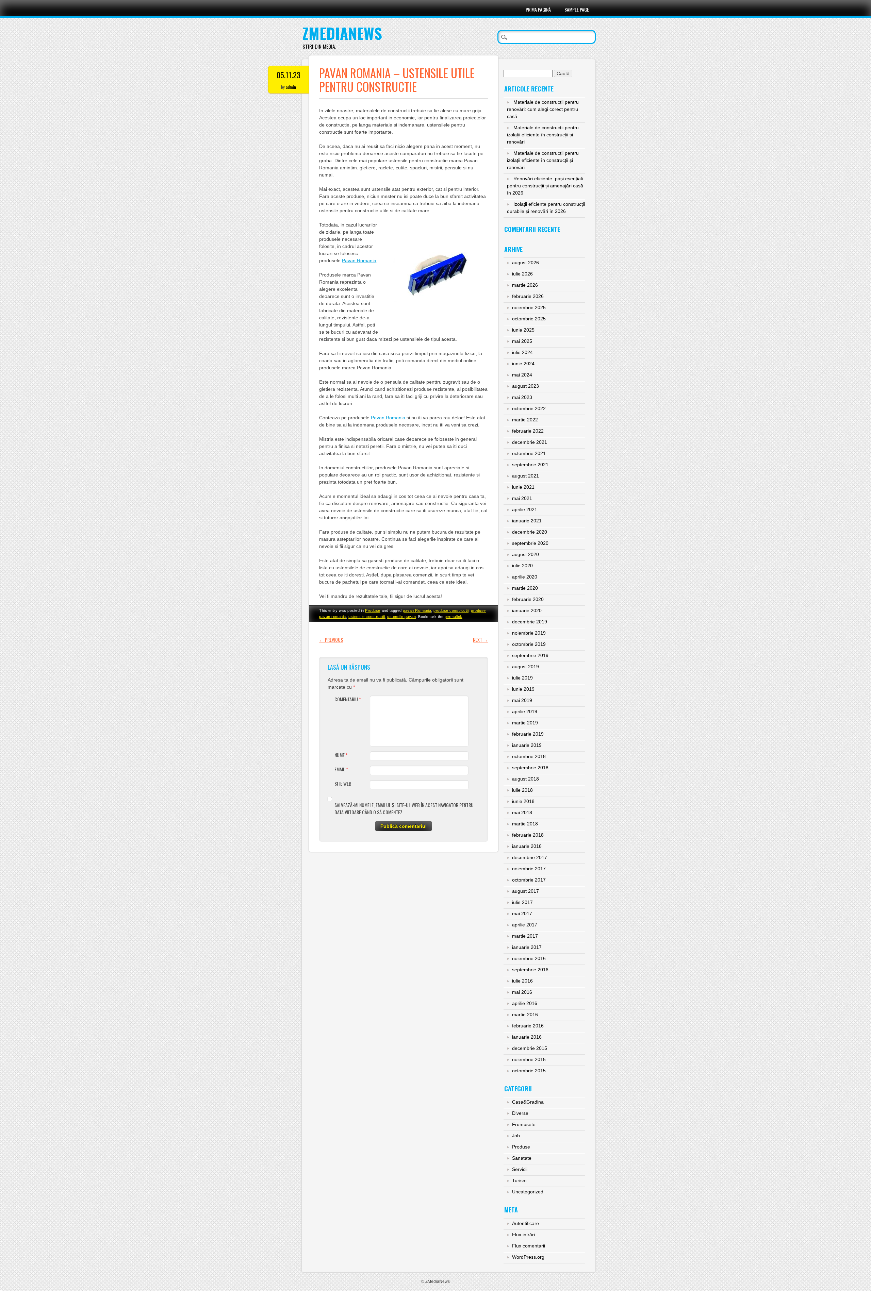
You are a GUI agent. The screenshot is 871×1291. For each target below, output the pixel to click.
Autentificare (525, 1223)
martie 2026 (525, 285)
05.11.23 (288, 74)
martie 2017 (525, 936)
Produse (372, 610)
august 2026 (525, 262)
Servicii (519, 1169)
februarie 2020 (528, 599)
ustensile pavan (401, 617)
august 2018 (525, 779)
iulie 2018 (522, 790)
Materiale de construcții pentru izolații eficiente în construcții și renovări (543, 135)
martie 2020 (525, 588)
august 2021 (525, 476)
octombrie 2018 (529, 756)
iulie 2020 (522, 565)
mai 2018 (522, 812)
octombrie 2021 (529, 453)
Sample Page (576, 9)
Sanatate (521, 1158)
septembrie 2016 (530, 969)
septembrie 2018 (530, 767)
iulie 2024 (522, 352)
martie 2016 (525, 1014)
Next (480, 639)
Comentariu (347, 699)
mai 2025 (522, 341)
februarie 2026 (528, 296)
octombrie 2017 (529, 880)
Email (341, 769)
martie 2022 (525, 419)
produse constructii (451, 610)
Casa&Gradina (528, 1102)
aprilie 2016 (524, 1003)
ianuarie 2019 (527, 745)
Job (516, 1135)
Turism (519, 1180)
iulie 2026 (522, 273)
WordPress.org (528, 1257)
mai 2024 (522, 375)
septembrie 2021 (530, 464)
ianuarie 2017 (527, 947)
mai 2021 (522, 498)
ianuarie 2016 (527, 1037)
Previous (331, 639)
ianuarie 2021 (527, 520)
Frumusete (524, 1124)
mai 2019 (522, 700)
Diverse (520, 1113)
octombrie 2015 (529, 1070)
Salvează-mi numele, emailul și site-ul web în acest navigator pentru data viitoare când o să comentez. (404, 808)
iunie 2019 (523, 689)
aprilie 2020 (524, 577)
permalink (453, 617)
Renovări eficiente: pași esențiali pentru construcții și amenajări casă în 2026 (545, 186)
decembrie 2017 (529, 857)
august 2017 (525, 891)
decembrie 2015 (529, 1048)
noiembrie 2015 (529, 1059)
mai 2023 (522, 397)
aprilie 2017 (524, 924)
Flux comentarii (528, 1245)
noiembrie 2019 (529, 633)
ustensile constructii (366, 617)
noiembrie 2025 (529, 307)
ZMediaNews (342, 33)
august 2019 (525, 666)
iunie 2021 (523, 487)
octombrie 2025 (529, 318)
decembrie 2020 (529, 532)
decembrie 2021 (529, 442)
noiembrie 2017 (529, 868)
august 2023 (525, 386)
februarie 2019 (528, 734)
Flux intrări (523, 1234)
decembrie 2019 (529, 621)
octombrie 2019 (529, 644)
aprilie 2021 (524, 509)
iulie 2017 (522, 902)
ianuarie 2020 (527, 610)
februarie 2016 (528, 1025)
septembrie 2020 (530, 543)
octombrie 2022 (529, 408)
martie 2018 (525, 823)
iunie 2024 (523, 363)
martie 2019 (525, 722)
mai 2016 (522, 992)
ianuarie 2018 (527, 846)
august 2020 (525, 554)
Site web (342, 783)
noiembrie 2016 (529, 958)
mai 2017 (522, 913)
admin (291, 87)
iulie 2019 (522, 678)
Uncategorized (527, 1191)
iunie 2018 (523, 801)
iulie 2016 (522, 981)
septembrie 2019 (530, 655)
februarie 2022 (528, 431)
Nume (341, 754)
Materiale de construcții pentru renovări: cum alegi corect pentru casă (543, 109)
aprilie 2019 (524, 711)
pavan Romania (417, 610)
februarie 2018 (528, 835)
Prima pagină (538, 9)
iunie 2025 (523, 330)
